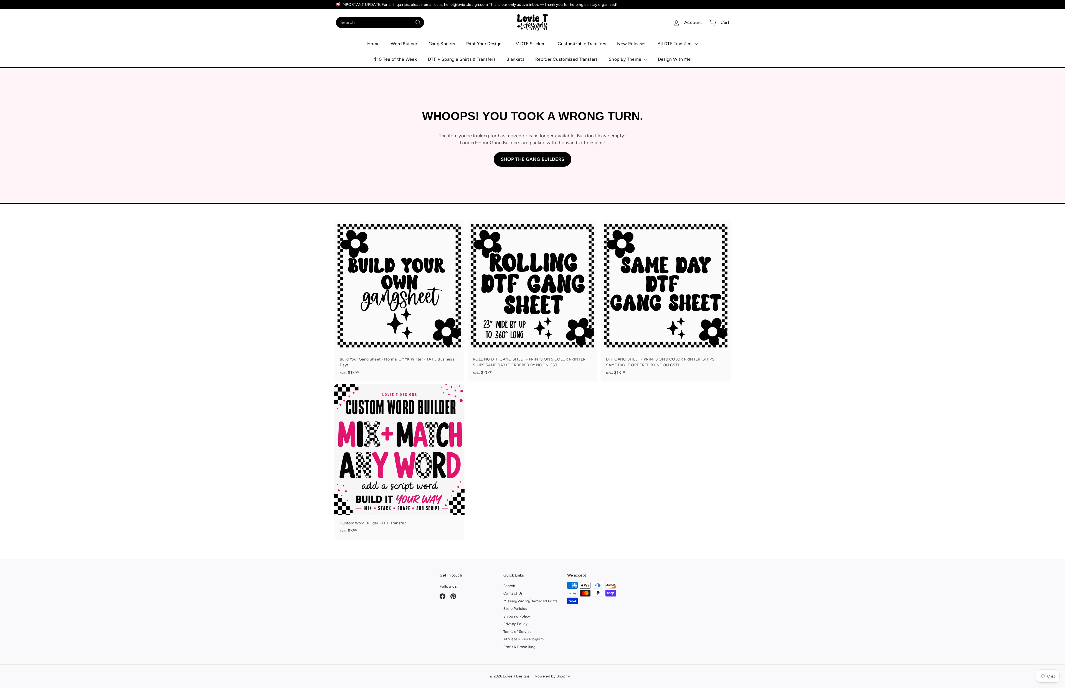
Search (509, 586)
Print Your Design (484, 43)
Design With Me (674, 59)
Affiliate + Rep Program (523, 639)
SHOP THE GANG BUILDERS (532, 159)
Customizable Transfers (582, 43)
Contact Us (513, 593)
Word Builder (404, 43)
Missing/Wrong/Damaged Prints (530, 601)
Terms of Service (517, 631)
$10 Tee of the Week (395, 59)
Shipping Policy (516, 616)
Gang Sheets (441, 43)
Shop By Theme (626, 59)
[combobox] (380, 22)
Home (373, 43)
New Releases (631, 43)
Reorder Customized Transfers (566, 59)
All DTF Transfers (676, 43)
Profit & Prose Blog (519, 647)
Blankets (515, 59)
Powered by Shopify (552, 676)
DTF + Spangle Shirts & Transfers (461, 59)
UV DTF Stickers (529, 43)
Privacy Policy (515, 624)
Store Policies (515, 608)
